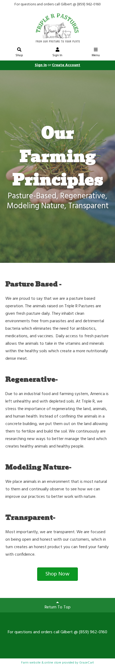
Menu (96, 55)
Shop (19, 55)
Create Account (66, 65)
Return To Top (58, 607)
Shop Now (57, 574)
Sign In (57, 55)
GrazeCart (86, 662)
